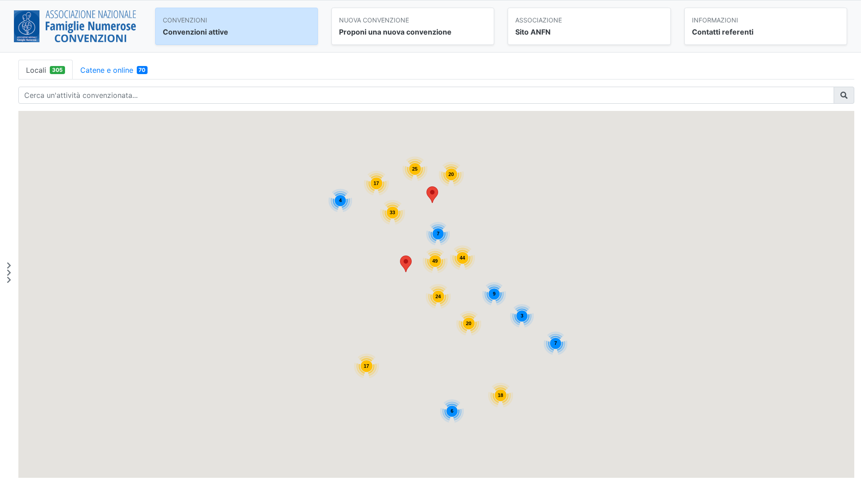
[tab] (45, 69)
